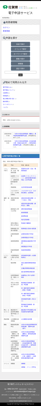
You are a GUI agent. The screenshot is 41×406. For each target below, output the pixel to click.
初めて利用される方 (16, 82)
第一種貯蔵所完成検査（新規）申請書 (28, 294)
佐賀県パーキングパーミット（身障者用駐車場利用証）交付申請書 (28, 178)
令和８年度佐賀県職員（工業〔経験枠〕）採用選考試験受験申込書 (28, 356)
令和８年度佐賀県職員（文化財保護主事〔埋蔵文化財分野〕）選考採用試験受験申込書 (24, 143)
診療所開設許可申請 (27, 237)
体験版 (20, 63)
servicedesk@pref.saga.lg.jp (24, 391)
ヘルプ (5, 107)
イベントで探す (20, 49)
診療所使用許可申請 (27, 234)
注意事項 (6, 93)
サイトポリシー (8, 104)
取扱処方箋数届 (26, 223)
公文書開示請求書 (26, 319)
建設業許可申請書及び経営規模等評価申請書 (28, 311)
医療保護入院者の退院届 (28, 228)
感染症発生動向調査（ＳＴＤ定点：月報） (28, 199)
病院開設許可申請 (26, 246)
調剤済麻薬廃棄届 (26, 209)
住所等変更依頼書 (26, 187)
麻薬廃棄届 (24, 212)
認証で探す (20, 68)
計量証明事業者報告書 (28, 268)
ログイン (6, 27)
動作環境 (6, 101)
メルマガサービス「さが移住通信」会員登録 (28, 192)
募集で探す (20, 58)
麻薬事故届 (24, 216)
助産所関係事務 (26, 250)
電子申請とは (7, 87)
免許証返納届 (25, 219)
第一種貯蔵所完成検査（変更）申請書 (28, 289)
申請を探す (11, 37)
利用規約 (6, 96)
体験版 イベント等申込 (28, 367)
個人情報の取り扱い (9, 98)
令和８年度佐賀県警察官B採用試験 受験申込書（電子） (29, 326)
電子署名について (8, 90)
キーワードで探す (20, 54)
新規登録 (6, 30)
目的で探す (20, 44)
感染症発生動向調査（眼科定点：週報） (28, 204)
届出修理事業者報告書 (28, 272)
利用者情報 (11, 22)
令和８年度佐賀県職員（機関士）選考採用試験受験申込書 (24, 135)
